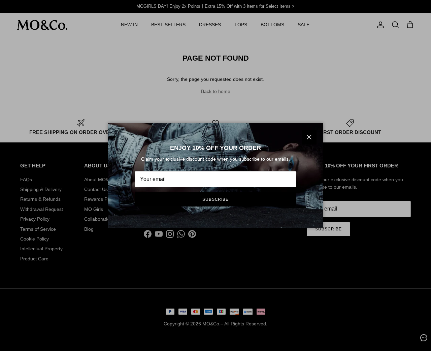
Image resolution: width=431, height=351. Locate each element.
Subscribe (215, 199)
